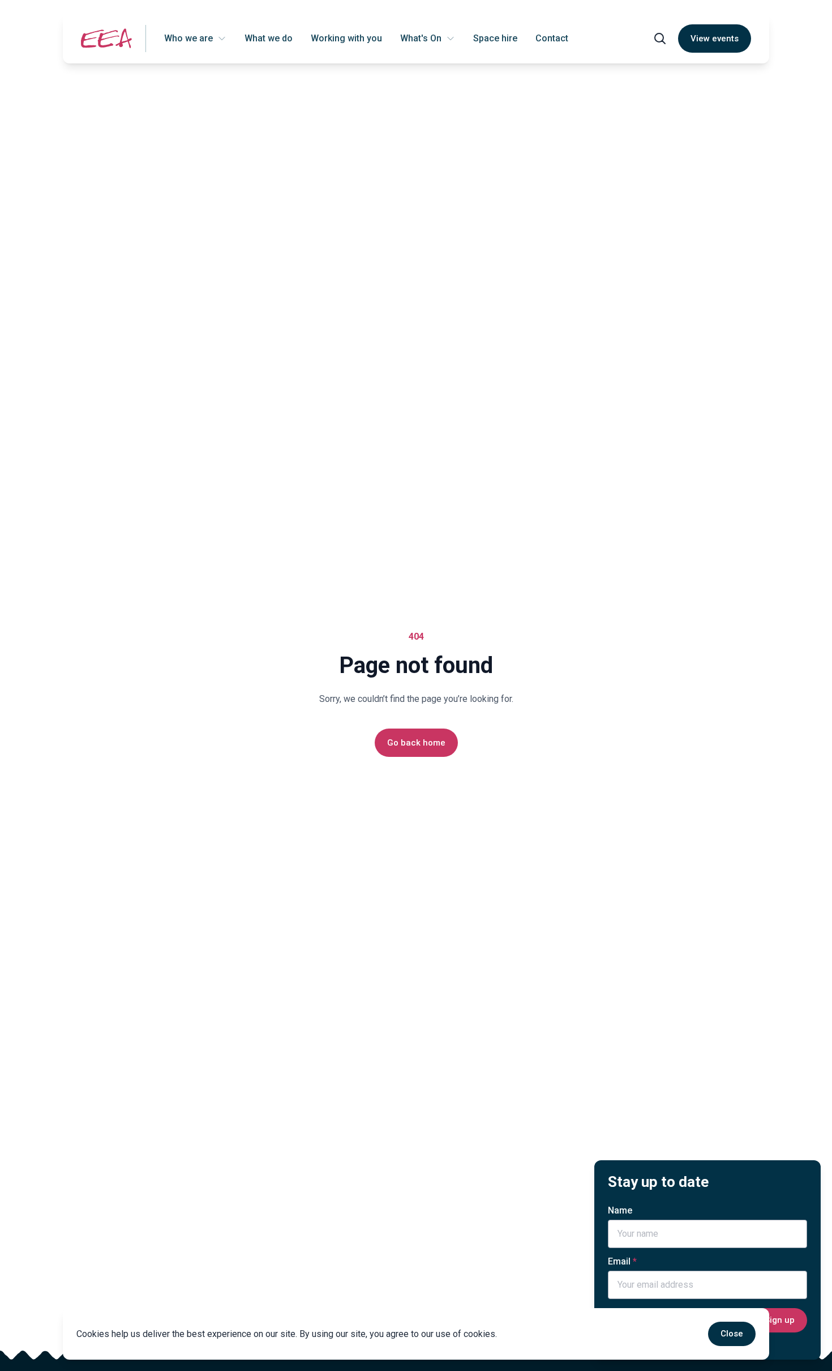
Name (620, 1210)
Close (732, 1334)
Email (619, 1261)
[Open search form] (660, 38)
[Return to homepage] (106, 38)
